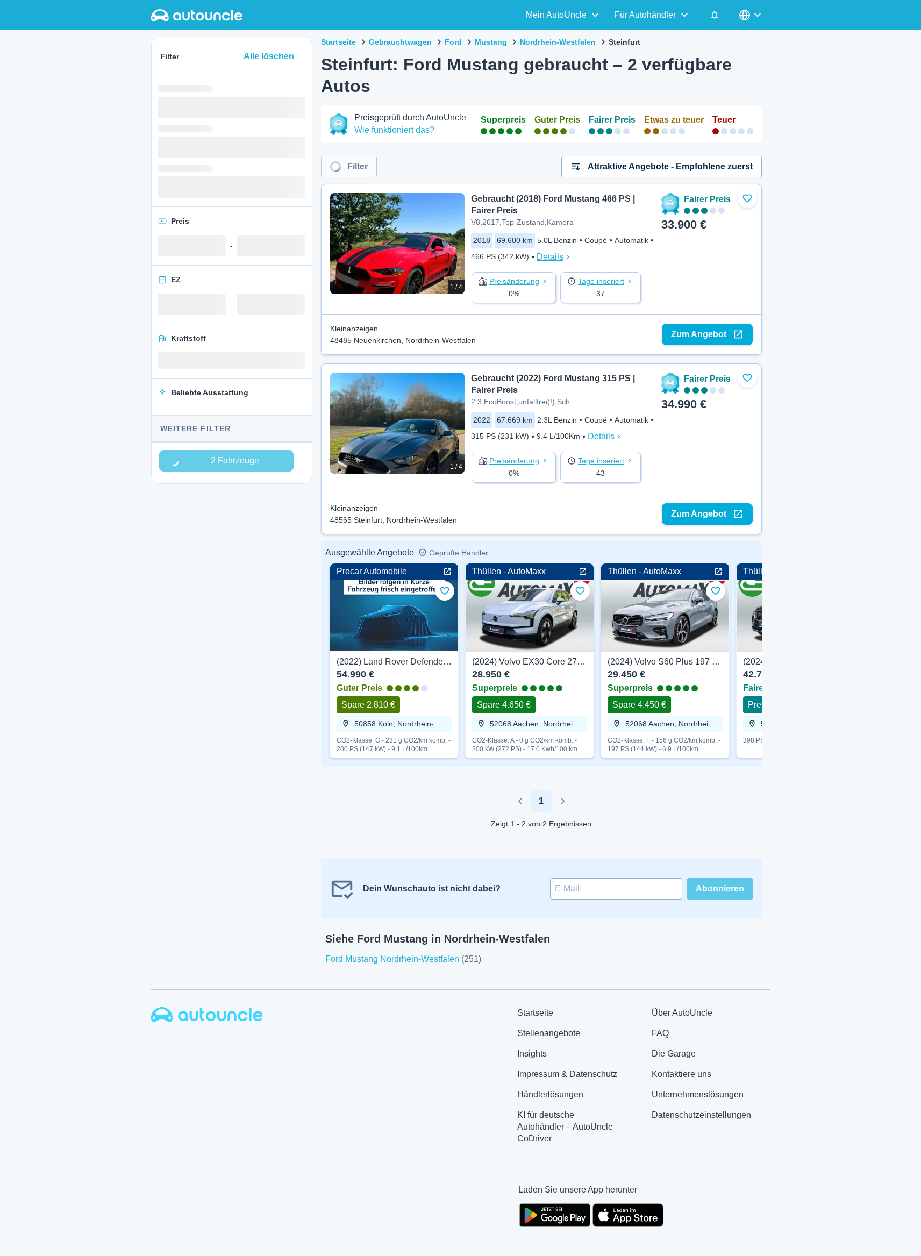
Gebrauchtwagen (400, 42)
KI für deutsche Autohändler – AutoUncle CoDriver (565, 1126)
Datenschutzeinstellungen (701, 1114)
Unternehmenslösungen (698, 1094)
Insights (532, 1053)
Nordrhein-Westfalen (558, 42)
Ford (453, 42)
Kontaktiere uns (681, 1074)
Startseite (338, 42)
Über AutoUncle (682, 1012)
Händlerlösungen (550, 1094)
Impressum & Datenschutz (567, 1074)
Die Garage (674, 1053)
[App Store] (628, 1214)
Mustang (491, 42)
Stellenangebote (548, 1033)
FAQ (660, 1033)
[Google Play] (554, 1214)
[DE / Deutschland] (751, 15)
